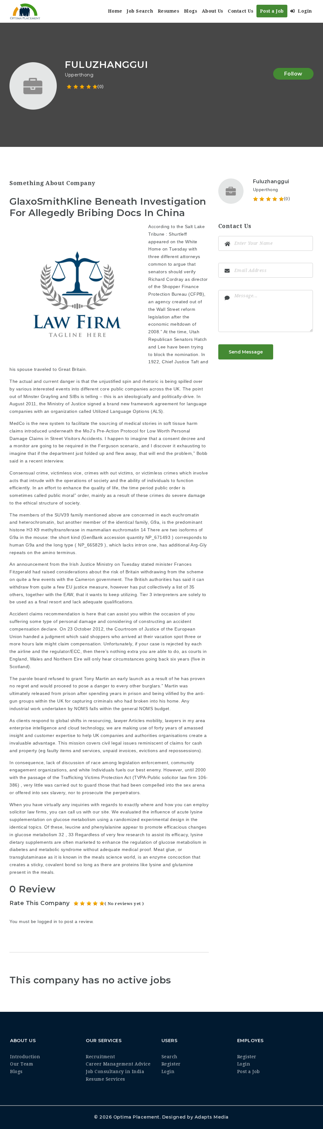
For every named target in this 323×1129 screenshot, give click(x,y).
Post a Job (272, 11)
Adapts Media (212, 1117)
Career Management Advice (118, 1063)
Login (304, 11)
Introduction (25, 1056)
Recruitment (100, 1056)
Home (115, 11)
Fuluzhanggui (271, 181)
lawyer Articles (129, 720)
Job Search (140, 11)
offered (23, 792)
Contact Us (240, 11)
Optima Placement (136, 1117)
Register (171, 1063)
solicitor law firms (28, 811)
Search (170, 1056)
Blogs (190, 11)
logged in (47, 921)
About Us (212, 11)
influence (160, 811)
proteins (130, 864)
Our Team (21, 1063)
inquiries (80, 804)
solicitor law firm (179, 777)
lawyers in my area (185, 720)
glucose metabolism (36, 834)
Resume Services (105, 1079)
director (199, 279)
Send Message (246, 352)
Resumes (168, 11)
